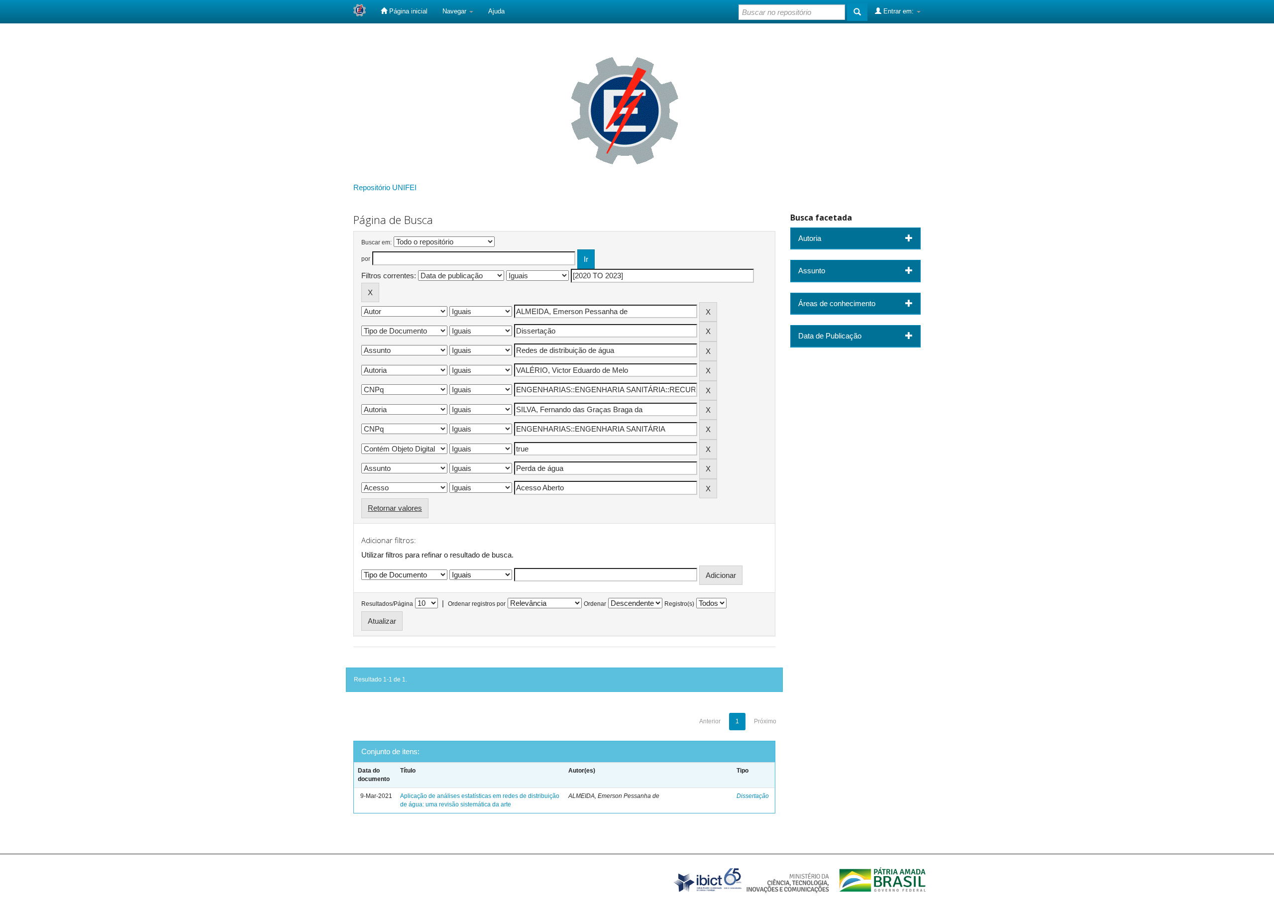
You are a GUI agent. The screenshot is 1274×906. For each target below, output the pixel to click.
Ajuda (496, 11)
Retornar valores (395, 508)
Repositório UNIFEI (385, 187)
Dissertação (753, 796)
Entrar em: (898, 11)
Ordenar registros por (477, 603)
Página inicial (407, 11)
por (365, 258)
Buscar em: (376, 242)
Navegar (455, 11)
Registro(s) (679, 603)
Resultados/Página (387, 603)
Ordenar (595, 603)
